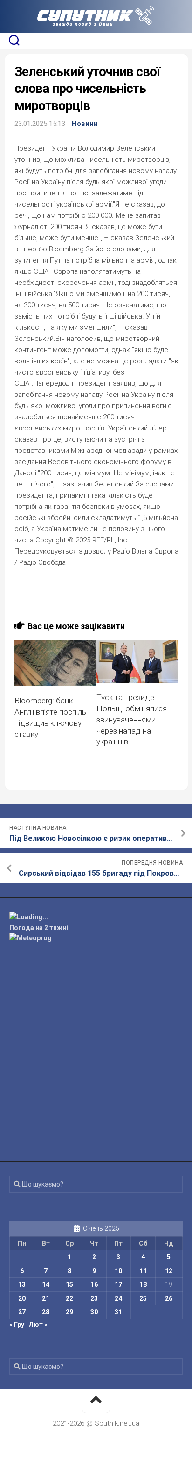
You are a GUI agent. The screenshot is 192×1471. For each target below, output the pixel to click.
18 (143, 1284)
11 (143, 1271)
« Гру (16, 1324)
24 (118, 1298)
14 (45, 1284)
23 (94, 1298)
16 (94, 1284)
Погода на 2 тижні (38, 927)
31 (118, 1312)
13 (22, 1284)
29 (69, 1312)
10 (118, 1271)
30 (94, 1312)
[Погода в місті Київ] (96, 917)
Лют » (38, 1324)
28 (45, 1312)
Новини (85, 123)
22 (69, 1298)
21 (45, 1298)
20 (22, 1298)
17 (118, 1284)
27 (22, 1312)
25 (143, 1298)
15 (69, 1284)
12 (168, 1271)
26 (168, 1298)
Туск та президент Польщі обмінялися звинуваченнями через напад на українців (131, 719)
